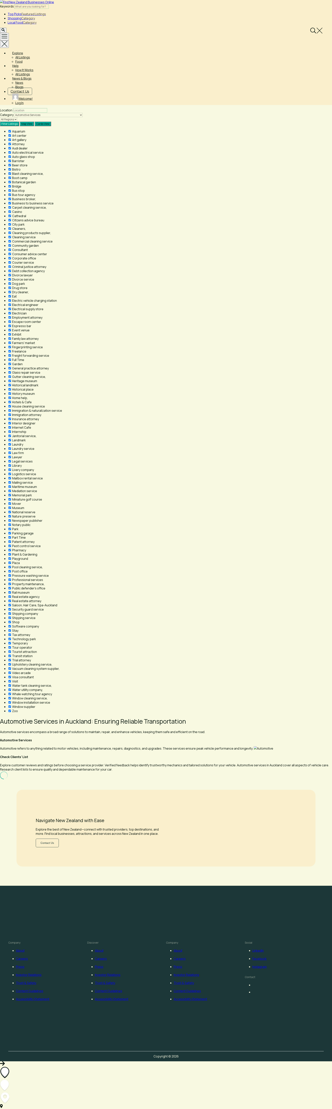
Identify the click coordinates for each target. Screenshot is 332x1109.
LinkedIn (258, 950)
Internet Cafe (21, 427)
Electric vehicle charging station (34, 300)
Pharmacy (19, 550)
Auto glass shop (23, 157)
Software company (25, 626)
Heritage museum (24, 381)
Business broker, (24, 199)
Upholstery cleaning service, (32, 664)
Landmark (19, 440)
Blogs (19, 87)
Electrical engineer (25, 305)
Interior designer (24, 423)
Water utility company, (27, 690)
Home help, (20, 398)
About (20, 950)
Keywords (7, 6)
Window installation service (31, 702)
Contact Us (20, 91)
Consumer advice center (29, 254)
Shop (16, 622)
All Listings (22, 57)
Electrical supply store (27, 309)
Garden (17, 364)
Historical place (23, 389)
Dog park (18, 284)
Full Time (18, 360)
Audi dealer (20, 148)
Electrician (19, 313)
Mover (16, 504)
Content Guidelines (29, 991)
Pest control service (26, 546)
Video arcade (21, 673)
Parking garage (23, 533)
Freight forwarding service (30, 355)
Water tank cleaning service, (32, 685)
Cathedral (19, 216)
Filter (10, 124)
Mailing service (22, 482)
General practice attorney (30, 368)
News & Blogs (22, 78)
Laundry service (23, 449)
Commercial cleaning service (32, 241)
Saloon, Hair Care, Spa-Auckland (34, 605)
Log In (19, 103)
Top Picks (27, 14)
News (19, 83)
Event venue (21, 330)
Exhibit (16, 334)
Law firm (18, 453)
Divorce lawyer (22, 275)
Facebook (259, 959)
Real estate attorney (26, 601)
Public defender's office (28, 588)
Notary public (21, 525)
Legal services (22, 461)
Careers (22, 959)
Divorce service (23, 279)
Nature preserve (24, 516)
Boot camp (19, 178)
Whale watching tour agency (32, 694)
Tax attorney (21, 635)
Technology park (24, 639)
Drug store (19, 288)
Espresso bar (21, 326)
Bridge (16, 186)
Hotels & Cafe (22, 402)
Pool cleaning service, (27, 567)
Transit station (22, 656)
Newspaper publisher (27, 520)
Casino (17, 212)
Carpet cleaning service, (29, 207)
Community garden (25, 245)
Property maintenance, (28, 584)
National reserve (23, 512)
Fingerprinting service (27, 347)
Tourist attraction (24, 652)
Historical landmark (25, 385)
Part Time (19, 537)
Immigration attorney (26, 415)
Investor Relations (29, 975)
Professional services (27, 580)
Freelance (19, 351)
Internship (19, 432)
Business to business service (33, 203)
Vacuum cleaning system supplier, (36, 669)
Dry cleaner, (20, 292)
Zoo (15, 711)
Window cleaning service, (30, 698)
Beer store (19, 165)
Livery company (23, 470)
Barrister (18, 161)
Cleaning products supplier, (31, 233)
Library (17, 465)
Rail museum (21, 592)
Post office (20, 571)
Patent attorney (23, 542)
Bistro (16, 169)
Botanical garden (24, 182)
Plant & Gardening (24, 554)
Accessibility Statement (32, 999)
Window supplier (23, 707)
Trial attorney (21, 660)
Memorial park (22, 495)
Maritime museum (24, 487)
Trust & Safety (26, 983)
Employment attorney (27, 317)
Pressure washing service (30, 575)
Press (20, 967)
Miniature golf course (27, 499)
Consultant (20, 250)
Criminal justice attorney (29, 267)
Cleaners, (19, 229)
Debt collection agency (28, 271)
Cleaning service (24, 237)
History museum (23, 394)
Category (7, 115)
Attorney (18, 144)
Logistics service (24, 474)
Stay (15, 630)
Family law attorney (25, 339)
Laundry (17, 444)
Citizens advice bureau (28, 220)
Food (18, 61)
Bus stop (18, 190)
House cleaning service (28, 406)
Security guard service (28, 609)
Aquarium (18, 131)
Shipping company (25, 614)
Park (15, 529)
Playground (20, 559)
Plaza (16, 563)
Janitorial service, (24, 436)
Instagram (259, 967)
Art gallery (19, 140)
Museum (18, 508)
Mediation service (24, 491)
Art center (19, 135)
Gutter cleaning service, (29, 377)
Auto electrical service (28, 152)
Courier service (23, 262)
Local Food (22, 22)
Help (15, 66)
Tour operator (22, 647)
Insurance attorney (25, 419)
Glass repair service (26, 372)
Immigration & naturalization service (37, 410)
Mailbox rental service (27, 478)
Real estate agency (26, 597)
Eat (14, 296)
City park (18, 224)
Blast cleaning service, (28, 174)
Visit (15, 681)
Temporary (20, 643)
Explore (17, 53)
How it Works (24, 70)
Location (6, 110)
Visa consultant (23, 677)
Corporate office (24, 258)
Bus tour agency (23, 195)
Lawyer (17, 457)
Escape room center (26, 322)
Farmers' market (23, 343)
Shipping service (24, 618)
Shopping (21, 18)
